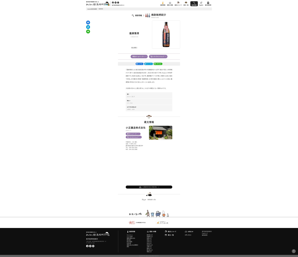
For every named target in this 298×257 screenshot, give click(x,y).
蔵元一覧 (186, 5)
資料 (128, 246)
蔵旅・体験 (170, 5)
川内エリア (149, 241)
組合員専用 (208, 5)
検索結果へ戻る (152, 199)
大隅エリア (149, 246)
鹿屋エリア (149, 248)
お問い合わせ (188, 234)
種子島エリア (150, 249)
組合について (178, 5)
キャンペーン (130, 234)
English (201, 5)
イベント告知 (129, 236)
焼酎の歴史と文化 (131, 238)
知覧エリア (149, 238)
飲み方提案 (129, 241)
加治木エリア (150, 244)
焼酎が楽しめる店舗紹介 (132, 244)
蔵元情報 (133, 47)
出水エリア (149, 243)
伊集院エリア (150, 236)
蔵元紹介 (129, 239)
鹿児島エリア (150, 234)
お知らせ (190, 231)
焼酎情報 (162, 5)
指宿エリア (149, 239)
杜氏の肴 (129, 243)
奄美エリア (149, 251)
